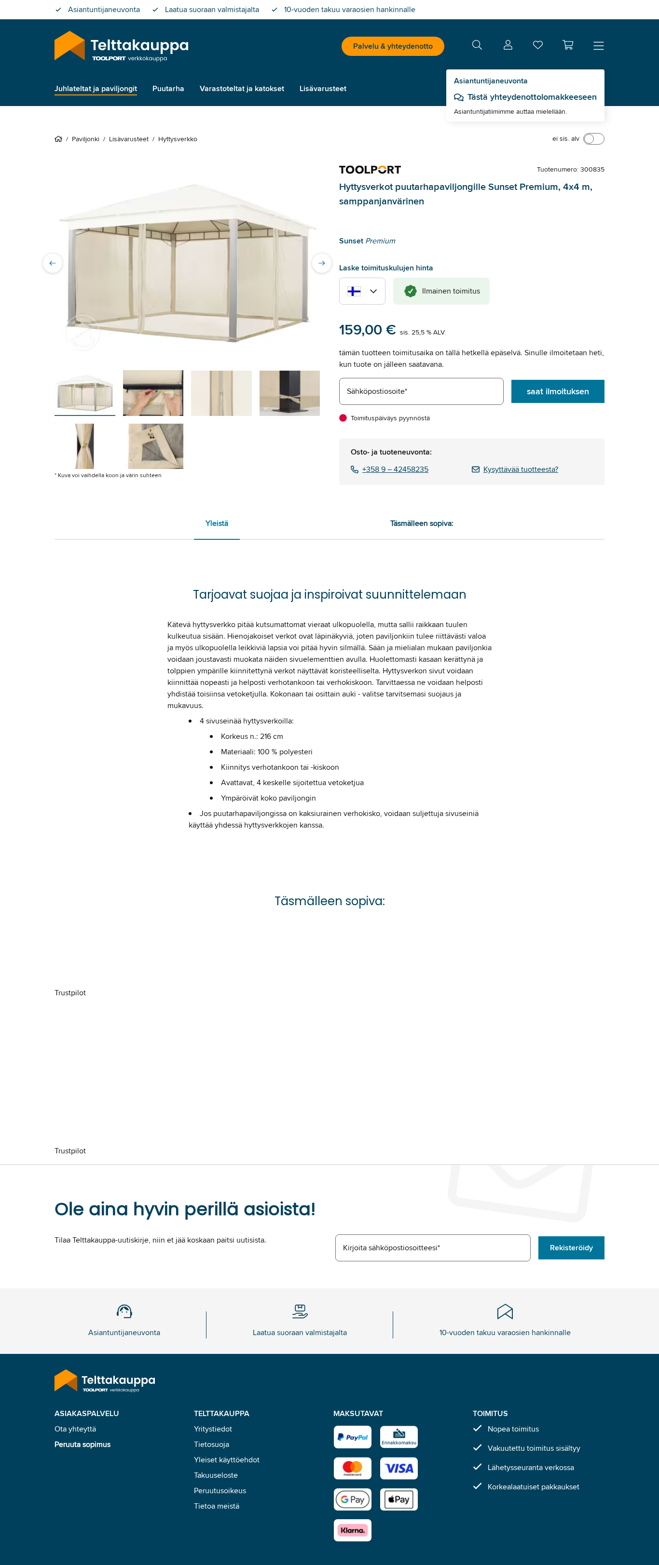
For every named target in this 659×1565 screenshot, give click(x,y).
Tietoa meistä (216, 1505)
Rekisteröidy (571, 1247)
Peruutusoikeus (220, 1490)
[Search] (477, 46)
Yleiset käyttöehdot (227, 1459)
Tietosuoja (211, 1444)
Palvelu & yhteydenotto (393, 46)
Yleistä (217, 523)
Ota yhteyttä (75, 1428)
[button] (568, 45)
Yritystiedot (213, 1428)
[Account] (508, 46)
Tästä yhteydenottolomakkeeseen (532, 97)
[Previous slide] (52, 263)
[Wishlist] (538, 47)
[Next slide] (321, 263)
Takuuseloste (216, 1475)
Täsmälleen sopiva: (421, 523)
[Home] (60, 139)
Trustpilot (70, 992)
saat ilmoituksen (558, 391)
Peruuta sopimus (82, 1444)
